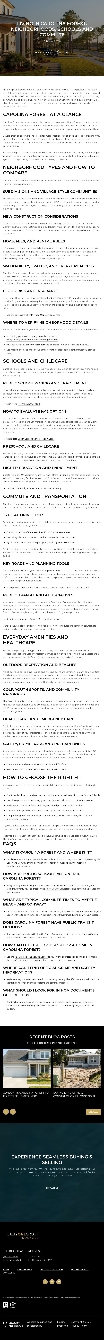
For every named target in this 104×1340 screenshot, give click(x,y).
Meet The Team (24, 1269)
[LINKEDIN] (52, 1281)
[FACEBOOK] (45, 1281)
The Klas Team (10, 839)
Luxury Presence (62, 1324)
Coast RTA (26, 937)
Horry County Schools (29, 404)
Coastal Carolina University (48, 488)
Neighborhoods (80, 1269)
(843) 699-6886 (10, 1257)
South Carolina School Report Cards (36, 439)
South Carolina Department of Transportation (66, 587)
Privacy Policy (79, 1325)
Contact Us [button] (52, 1188)
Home (6, 1269)
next (13, 1112)
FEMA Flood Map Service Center (43, 315)
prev (6, 1112)
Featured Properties (51, 1269)
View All (93, 1112)
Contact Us (9, 1273)
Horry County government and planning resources (32, 339)
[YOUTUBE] (58, 1281)
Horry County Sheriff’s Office (51, 764)
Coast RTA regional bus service (45, 619)
